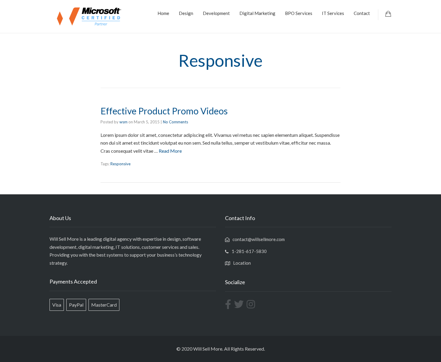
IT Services (333, 13)
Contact (362, 13)
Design (186, 13)
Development (216, 13)
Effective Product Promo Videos (164, 110)
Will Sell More (207, 349)
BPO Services (298, 13)
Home (163, 13)
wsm (123, 121)
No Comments (175, 121)
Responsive (120, 163)
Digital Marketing (257, 13)
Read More (170, 151)
